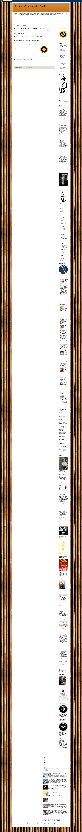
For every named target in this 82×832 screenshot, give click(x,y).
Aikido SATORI (62, 69)
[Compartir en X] (28, 67)
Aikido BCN (62, 64)
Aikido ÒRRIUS (62, 71)
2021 (61, 208)
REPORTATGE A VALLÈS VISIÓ (64, 247)
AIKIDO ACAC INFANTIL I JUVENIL (63, 59)
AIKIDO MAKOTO (63, 45)
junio (62, 252)
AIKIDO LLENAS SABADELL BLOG (63, 52)
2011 (61, 260)
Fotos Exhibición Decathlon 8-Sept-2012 (63, 232)
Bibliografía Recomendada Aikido (54, 798)
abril (61, 255)
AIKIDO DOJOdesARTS (62, 62)
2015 (61, 216)
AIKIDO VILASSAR (63, 63)
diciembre (62, 221)
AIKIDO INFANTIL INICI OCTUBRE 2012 (64, 238)
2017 (61, 213)
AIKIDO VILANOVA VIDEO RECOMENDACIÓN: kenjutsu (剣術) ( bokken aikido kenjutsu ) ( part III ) (64, 391)
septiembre (63, 226)
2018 (61, 211)
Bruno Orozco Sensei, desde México (63, 298)
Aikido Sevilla (62, 68)
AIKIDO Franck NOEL (63, 46)
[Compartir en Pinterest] (31, 67)
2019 (61, 210)
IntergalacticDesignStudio (41, 823)
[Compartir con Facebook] (30, 67)
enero (62, 258)
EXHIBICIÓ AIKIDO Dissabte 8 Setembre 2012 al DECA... (64, 242)
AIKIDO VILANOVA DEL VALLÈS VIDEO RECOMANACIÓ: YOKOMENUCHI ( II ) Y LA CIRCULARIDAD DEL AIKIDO (64, 346)
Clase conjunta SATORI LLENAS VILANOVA (64, 228)
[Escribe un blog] (27, 67)
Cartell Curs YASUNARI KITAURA (63, 235)
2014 (61, 217)
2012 (61, 220)
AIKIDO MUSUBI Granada (62, 56)
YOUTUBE (61, 49)
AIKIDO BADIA (62, 50)
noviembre (63, 223)
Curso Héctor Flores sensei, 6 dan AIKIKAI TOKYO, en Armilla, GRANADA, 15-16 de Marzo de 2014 (57, 792)
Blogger (55, 823)
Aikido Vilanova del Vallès (30, 6)
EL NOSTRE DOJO (64, 245)
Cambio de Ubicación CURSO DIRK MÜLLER (56, 767)
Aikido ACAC (62, 54)
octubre (62, 224)
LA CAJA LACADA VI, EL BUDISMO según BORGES (57, 779)
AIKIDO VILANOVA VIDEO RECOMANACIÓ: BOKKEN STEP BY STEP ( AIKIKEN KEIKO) (63, 384)
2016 (61, 214)
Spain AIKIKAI (62, 57)
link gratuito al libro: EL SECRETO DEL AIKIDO (56, 785)
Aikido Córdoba (62, 67)
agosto (62, 249)
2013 (61, 219)
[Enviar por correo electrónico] (26, 67)
